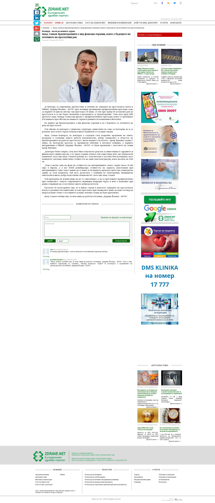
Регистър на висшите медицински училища (102, 479)
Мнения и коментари (120, 22)
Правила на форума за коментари (116, 217)
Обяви (62, 474)
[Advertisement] (136, 11)
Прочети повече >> (152, 84)
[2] (37, 41)
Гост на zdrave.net (95, 22)
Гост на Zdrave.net (42, 482)
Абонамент (138, 477)
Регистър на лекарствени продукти (98, 482)
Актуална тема (74, 22)
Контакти (175, 22)
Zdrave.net (95, 499)
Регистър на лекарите (93, 474)
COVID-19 (59, 22)
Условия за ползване (167, 474)
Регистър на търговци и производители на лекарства (106, 484)
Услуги (164, 22)
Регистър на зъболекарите (95, 477)
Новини (48, 22)
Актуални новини (42, 474)
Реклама (137, 482)
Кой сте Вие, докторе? (146, 22)
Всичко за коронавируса (150, 34)
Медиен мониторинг (142, 479)
